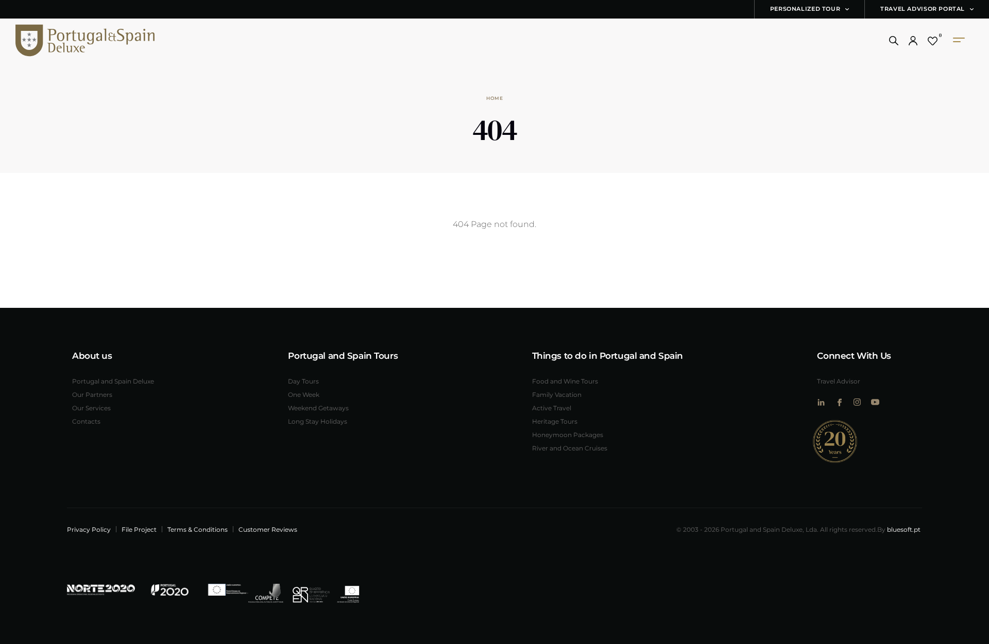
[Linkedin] (821, 402)
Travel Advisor (838, 381)
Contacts (86, 421)
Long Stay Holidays (317, 421)
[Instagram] (857, 402)
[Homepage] (69, 40)
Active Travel (551, 408)
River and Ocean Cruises (569, 448)
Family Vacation (557, 394)
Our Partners (92, 394)
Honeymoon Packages (567, 434)
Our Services (91, 408)
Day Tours (303, 381)
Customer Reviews (267, 529)
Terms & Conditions (197, 529)
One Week (303, 394)
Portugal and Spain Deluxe (113, 381)
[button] (893, 40)
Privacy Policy (89, 529)
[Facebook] (839, 402)
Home (494, 98)
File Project (139, 529)
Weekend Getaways (318, 408)
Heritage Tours (554, 421)
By (898, 529)
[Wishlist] (932, 40)
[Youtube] (875, 402)
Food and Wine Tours (565, 381)
